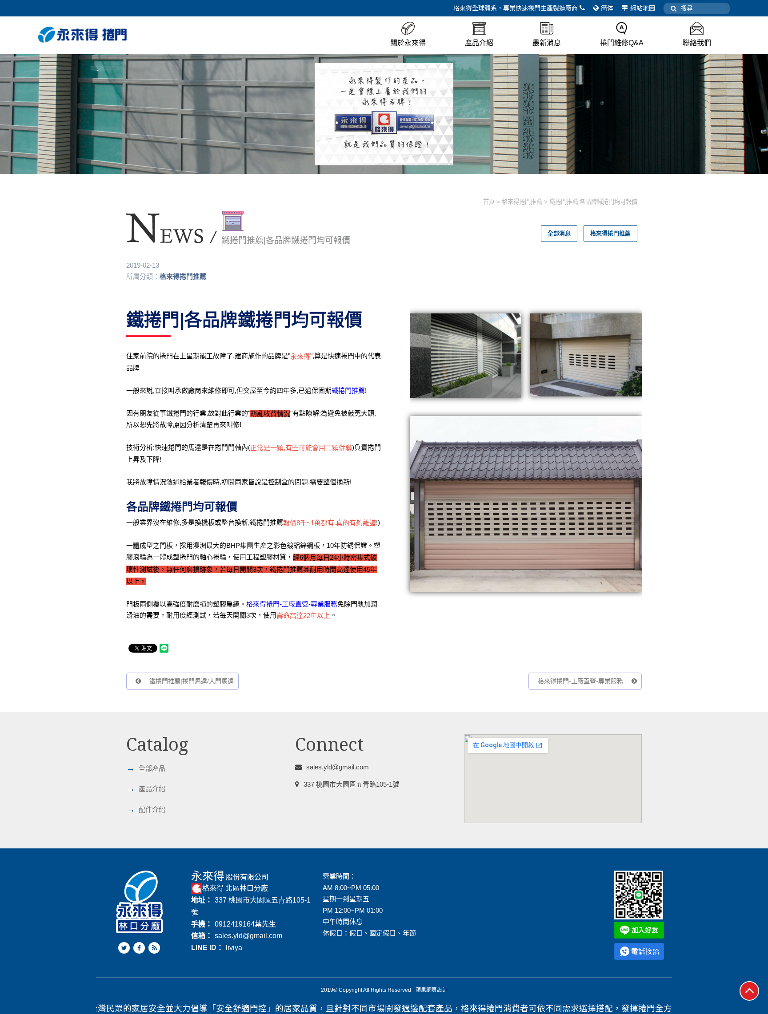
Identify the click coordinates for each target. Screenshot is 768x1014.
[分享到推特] (124, 948)
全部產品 (145, 768)
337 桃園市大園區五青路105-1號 (351, 784)
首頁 (489, 201)
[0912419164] (639, 951)
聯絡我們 (697, 43)
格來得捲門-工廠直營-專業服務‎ (291, 604)
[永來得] (82, 34)
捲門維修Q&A (622, 43)
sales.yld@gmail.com (337, 767)
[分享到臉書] (139, 948)
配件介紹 (145, 809)
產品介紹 (479, 43)
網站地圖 (642, 8)
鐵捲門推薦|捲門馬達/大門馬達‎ (191, 681)
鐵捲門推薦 (348, 390)
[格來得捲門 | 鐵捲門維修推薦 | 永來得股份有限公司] (384, 113)
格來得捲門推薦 (522, 201)
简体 (607, 8)
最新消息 (546, 43)
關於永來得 (408, 43)
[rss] (154, 948)
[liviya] (639, 929)
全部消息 (559, 233)
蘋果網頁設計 (432, 990)
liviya (234, 947)
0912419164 (235, 924)
